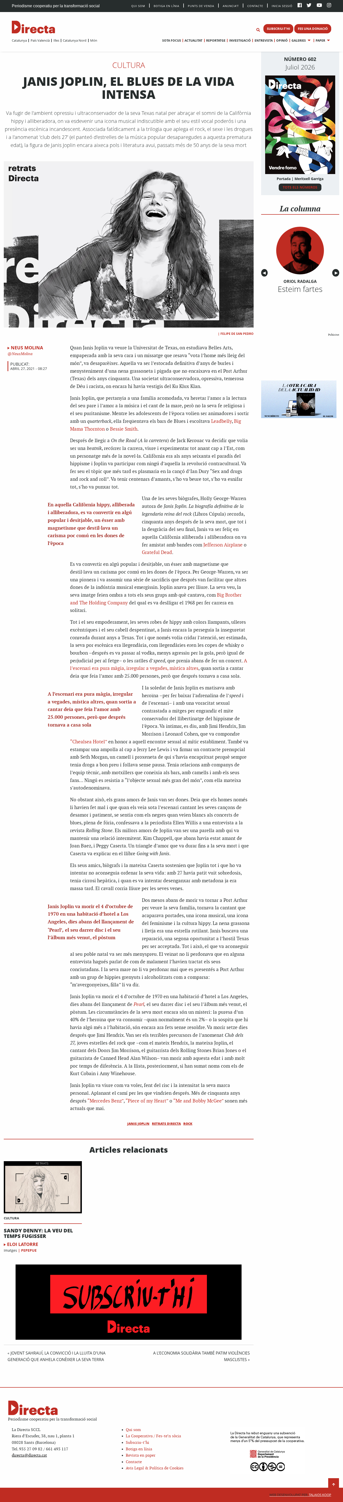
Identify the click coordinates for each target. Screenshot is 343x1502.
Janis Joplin (138, 1123)
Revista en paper (140, 1455)
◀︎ (265, 273)
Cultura (128, 65)
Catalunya (19, 40)
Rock (187, 1123)
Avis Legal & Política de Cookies (155, 1468)
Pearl (139, 1004)
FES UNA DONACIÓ (313, 28)
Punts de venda (201, 5)
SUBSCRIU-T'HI (278, 28)
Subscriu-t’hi (137, 1442)
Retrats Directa (166, 1123)
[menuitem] (19, 40)
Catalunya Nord (74, 40)
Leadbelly (221, 421)
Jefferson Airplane (223, 545)
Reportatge (215, 40)
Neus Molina (27, 348)
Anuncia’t (231, 5)
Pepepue (29, 1250)
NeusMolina (22, 354)
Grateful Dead (157, 553)
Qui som (133, 1430)
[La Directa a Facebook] (300, 6)
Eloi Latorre (22, 1244)
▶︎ (337, 273)
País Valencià (40, 40)
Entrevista (263, 40)
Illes (56, 40)
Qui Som (138, 6)
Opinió (282, 40)
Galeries (299, 40)
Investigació (240, 40)
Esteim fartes (300, 289)
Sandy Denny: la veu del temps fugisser (38, 1233)
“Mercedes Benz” (105, 1101)
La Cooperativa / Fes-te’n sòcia (153, 1436)
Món (93, 40)
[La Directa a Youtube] (319, 6)
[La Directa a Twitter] (309, 6)
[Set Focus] (258, 30)
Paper (320, 40)
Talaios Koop (300, 1494)
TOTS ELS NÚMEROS (300, 187)
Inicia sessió (282, 5)
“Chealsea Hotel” (88, 742)
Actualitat (193, 40)
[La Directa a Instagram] (329, 6)
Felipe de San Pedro (237, 334)
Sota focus (171, 40)
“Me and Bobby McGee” (198, 1101)
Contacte (255, 5)
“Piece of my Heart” (147, 1101)
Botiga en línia (166, 5)
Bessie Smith (123, 429)
